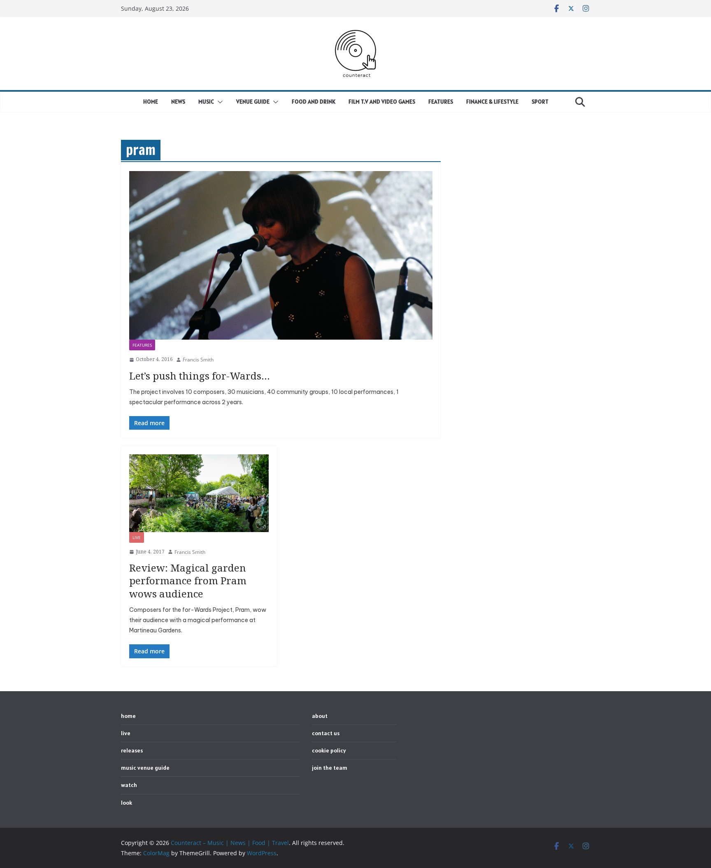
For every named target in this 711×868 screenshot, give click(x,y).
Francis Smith (198, 359)
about (320, 716)
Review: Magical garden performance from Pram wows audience (187, 580)
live (136, 537)
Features (440, 101)
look (126, 802)
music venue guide (145, 767)
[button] (218, 102)
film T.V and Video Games (382, 101)
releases (132, 750)
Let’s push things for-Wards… (199, 375)
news (178, 101)
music (206, 101)
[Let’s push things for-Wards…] (280, 255)
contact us (325, 733)
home (150, 101)
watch (129, 785)
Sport (540, 101)
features (142, 345)
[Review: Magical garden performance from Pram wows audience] (199, 493)
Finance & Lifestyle (492, 101)
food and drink (313, 101)
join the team (329, 767)
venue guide (253, 101)
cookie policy (329, 750)
